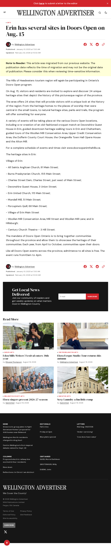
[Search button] (99, 12)
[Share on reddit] (97, 44)
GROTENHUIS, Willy (48, 464)
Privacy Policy (26, 511)
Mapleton (62, 396)
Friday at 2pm (46, 432)
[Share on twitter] (91, 44)
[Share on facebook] (85, 44)
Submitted (10, 403)
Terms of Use (8, 511)
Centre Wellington (66, 352)
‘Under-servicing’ (85, 432)
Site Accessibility (10, 518)
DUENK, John (45, 469)
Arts (9, 22)
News (5, 424)
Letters (80, 424)
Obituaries (45, 456)
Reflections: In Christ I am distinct (18, 472)
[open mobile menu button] (5, 13)
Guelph (7, 352)
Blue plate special (48, 437)
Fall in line (44, 427)
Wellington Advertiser (25, 44)
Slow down (7, 467)
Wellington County (12, 396)
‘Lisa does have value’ (86, 437)
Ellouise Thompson (14, 362)
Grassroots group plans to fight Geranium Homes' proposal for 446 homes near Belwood (17, 429)
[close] (107, 3)
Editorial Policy (9, 515)
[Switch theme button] (105, 12)
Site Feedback (26, 515)
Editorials (45, 424)
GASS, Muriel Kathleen (50, 459)
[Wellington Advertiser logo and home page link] (55, 13)
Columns (7, 456)
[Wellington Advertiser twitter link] (5, 532)
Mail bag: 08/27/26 (85, 427)
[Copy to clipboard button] (102, 44)
